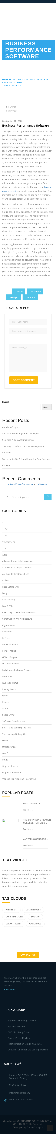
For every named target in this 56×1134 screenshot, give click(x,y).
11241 (5, 529)
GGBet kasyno (9, 657)
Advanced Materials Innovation (17, 561)
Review (5, 702)
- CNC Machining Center (18, 1032)
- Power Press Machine (18, 1037)
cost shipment (33, 910)
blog (4, 593)
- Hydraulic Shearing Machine (21, 1020)
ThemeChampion (35, 1127)
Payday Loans (9, 689)
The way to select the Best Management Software (23, 449)
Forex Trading (9, 650)
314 (4, 548)
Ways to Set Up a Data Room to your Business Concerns (26, 462)
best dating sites (10, 586)
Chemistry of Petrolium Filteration (19, 612)
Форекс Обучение (11, 772)
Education (7, 631)
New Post (7, 676)
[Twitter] (5, 997)
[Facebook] (11, 997)
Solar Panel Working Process (16, 727)
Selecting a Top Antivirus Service (18, 439)
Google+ (14, 297)
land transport (14, 917)
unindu (13, 106)
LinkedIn (30, 297)
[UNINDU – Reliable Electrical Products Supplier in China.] (17, 1)
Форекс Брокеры (11, 766)
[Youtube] (22, 997)
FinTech (6, 638)
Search (5, 401)
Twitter (19, 291)
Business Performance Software (25, 125)
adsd (4, 554)
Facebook (36, 291)
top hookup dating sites (14, 734)
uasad (5, 740)
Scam (5, 708)
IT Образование (10, 663)
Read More (28, 810)
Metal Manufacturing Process (17, 670)
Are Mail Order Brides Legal (16, 574)
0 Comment (11, 110)
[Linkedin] (17, 997)
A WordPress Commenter (20, 484)
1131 (4, 535)
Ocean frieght (13, 924)
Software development (13, 721)
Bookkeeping (8, 599)
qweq (5, 695)
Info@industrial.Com (19, 1092)
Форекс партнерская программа (19, 778)
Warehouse (35, 924)
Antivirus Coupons (11, 427)
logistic (35, 917)
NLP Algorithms (10, 682)
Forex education (10, 644)
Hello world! (42, 484)
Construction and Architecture (17, 618)
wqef (4, 753)
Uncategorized (9, 746)
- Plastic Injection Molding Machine (24, 1043)
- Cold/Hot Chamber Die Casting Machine (27, 1049)
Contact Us (28, 954)
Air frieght (11, 910)
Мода (5, 759)
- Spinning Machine (15, 1026)
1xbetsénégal (8, 541)
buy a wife (7, 606)
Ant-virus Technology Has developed (20, 433)
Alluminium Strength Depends (17, 567)
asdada (6, 580)
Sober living (8, 714)
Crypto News (8, 625)
